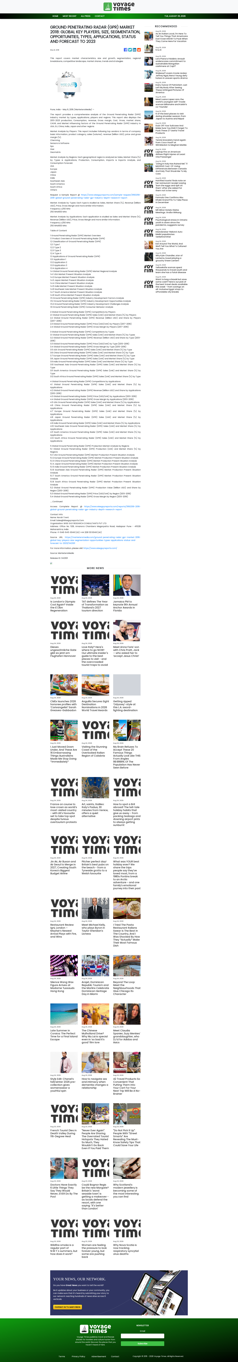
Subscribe (142, 1343)
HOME (55, 16)
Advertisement (98, 1356)
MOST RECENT (69, 16)
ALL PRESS (85, 16)
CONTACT (100, 16)
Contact (115, 1356)
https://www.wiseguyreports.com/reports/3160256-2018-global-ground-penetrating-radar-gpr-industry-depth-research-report (95, 508)
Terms (62, 1356)
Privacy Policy (78, 1356)
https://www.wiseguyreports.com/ (100, 548)
